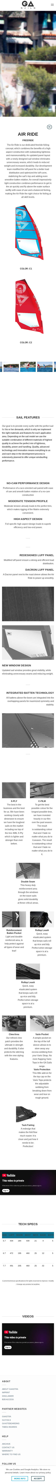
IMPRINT (6, 1392)
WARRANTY (7, 1451)
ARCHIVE (6, 1444)
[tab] (49, 127)
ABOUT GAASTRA (10, 1389)
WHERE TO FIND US (11, 1454)
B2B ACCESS (8, 1399)
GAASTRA (6, 1416)
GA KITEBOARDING (10, 1423)
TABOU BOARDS (9, 1427)
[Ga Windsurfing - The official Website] (28, 5)
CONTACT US (8, 1447)
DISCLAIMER (8, 1396)
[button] (52, 4)
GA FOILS (6, 1420)
